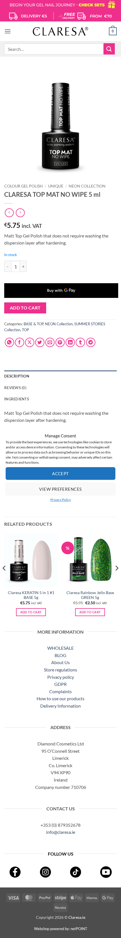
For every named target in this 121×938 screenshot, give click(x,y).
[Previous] (4, 579)
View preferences (60, 489)
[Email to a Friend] (50, 342)
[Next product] (9, 212)
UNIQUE (55, 186)
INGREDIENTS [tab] (16, 399)
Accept (60, 473)
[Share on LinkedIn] (70, 342)
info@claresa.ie (60, 832)
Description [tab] (16, 376)
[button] (7, 31)
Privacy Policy (60, 500)
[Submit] (109, 48)
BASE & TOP (33, 324)
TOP (25, 330)
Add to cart (25, 307)
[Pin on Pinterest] (60, 342)
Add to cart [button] (31, 612)
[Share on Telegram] (90, 342)
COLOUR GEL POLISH (23, 186)
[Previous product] (20, 212)
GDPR (60, 684)
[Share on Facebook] (19, 342)
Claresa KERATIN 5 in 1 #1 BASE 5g (31, 595)
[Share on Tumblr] (80, 342)
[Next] (116, 579)
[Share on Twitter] (39, 342)
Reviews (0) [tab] (15, 387)
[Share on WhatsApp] (9, 342)
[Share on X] (29, 342)
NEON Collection (87, 186)
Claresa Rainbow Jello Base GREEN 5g (90, 595)
